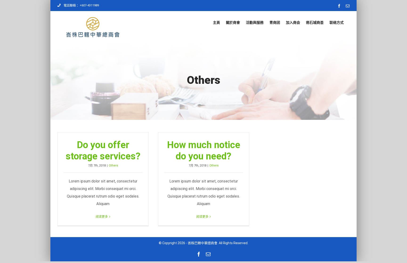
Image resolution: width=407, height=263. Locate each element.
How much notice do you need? (203, 150)
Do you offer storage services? (103, 150)
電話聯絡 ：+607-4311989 (81, 5)
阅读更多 (102, 216)
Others (113, 165)
